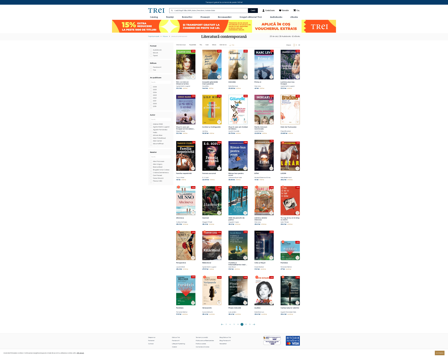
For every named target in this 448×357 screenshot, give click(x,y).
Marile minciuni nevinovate (260, 128)
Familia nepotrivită (184, 173)
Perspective (181, 263)
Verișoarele (207, 308)
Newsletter (223, 344)
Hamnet (205, 218)
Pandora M (175, 340)
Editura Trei (176, 337)
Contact (151, 344)
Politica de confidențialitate (205, 340)
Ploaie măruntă (234, 308)
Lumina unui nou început (287, 83)
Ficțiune (165, 36)
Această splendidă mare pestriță (210, 83)
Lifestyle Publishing (178, 344)
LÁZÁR (283, 173)
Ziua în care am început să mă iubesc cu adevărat (185, 128)
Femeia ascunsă (209, 173)
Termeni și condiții (202, 337)
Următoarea (254, 323)
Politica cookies (201, 344)
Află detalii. (80, 353)
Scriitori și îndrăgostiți (211, 127)
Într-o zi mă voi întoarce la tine (182, 83)
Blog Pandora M (225, 340)
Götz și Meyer (260, 263)
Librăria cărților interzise (260, 219)
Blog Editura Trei (225, 337)
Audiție (257, 308)
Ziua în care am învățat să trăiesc (238, 128)
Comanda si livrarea (202, 347)
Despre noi (151, 337)
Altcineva (180, 218)
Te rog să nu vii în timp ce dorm (290, 219)
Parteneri (151, 340)
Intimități (232, 82)
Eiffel (256, 173)
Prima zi (257, 82)
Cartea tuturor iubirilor (290, 308)
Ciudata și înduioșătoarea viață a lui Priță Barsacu (237, 264)
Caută (253, 10)
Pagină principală (153, 36)
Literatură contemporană (179, 36)
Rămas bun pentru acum (236, 174)
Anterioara (222, 323)
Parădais (284, 263)
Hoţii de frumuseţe (288, 127)
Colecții (174, 347)
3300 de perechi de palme (236, 219)
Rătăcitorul (206, 263)
